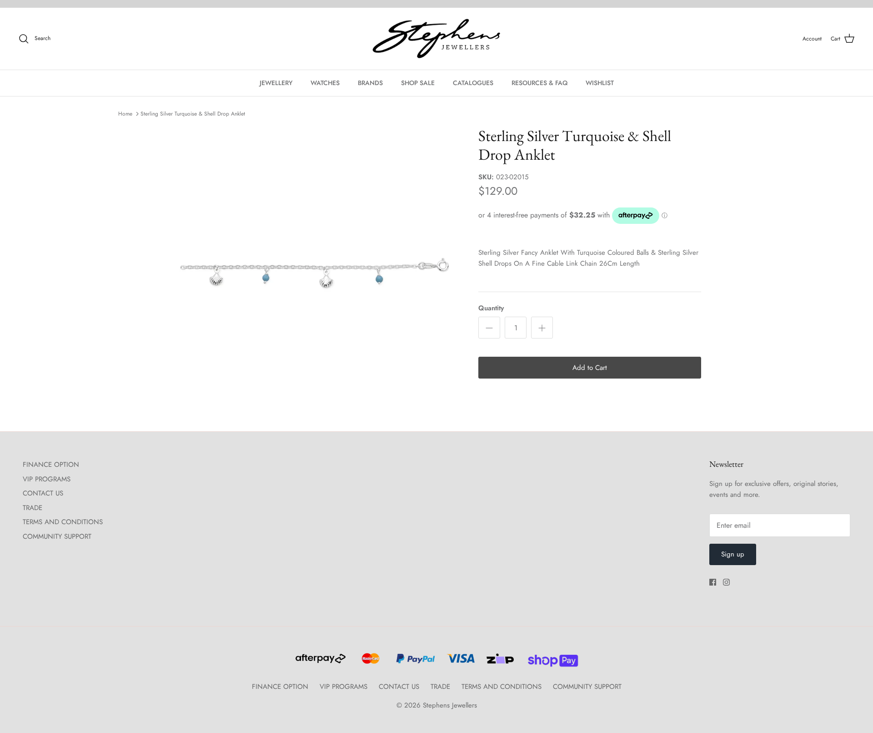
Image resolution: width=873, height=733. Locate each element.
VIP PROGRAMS (46, 479)
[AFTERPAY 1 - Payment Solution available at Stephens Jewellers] (319, 662)
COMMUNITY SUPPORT (57, 536)
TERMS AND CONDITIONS (63, 522)
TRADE (32, 508)
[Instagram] (726, 582)
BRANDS (370, 82)
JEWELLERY (276, 82)
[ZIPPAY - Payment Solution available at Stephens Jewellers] (499, 662)
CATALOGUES (473, 82)
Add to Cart (589, 368)
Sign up (732, 554)
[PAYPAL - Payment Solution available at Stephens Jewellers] (414, 662)
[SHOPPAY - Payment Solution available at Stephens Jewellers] (549, 662)
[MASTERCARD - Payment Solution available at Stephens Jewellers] (369, 662)
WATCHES (325, 82)
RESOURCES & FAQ (539, 82)
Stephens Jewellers (450, 705)
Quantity (491, 308)
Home (125, 114)
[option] (315, 262)
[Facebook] (712, 582)
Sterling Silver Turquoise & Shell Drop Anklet (192, 114)
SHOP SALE (418, 82)
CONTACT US (43, 493)
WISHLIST (600, 82)
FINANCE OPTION (51, 465)
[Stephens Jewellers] (436, 39)
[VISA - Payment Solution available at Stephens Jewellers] (459, 662)
